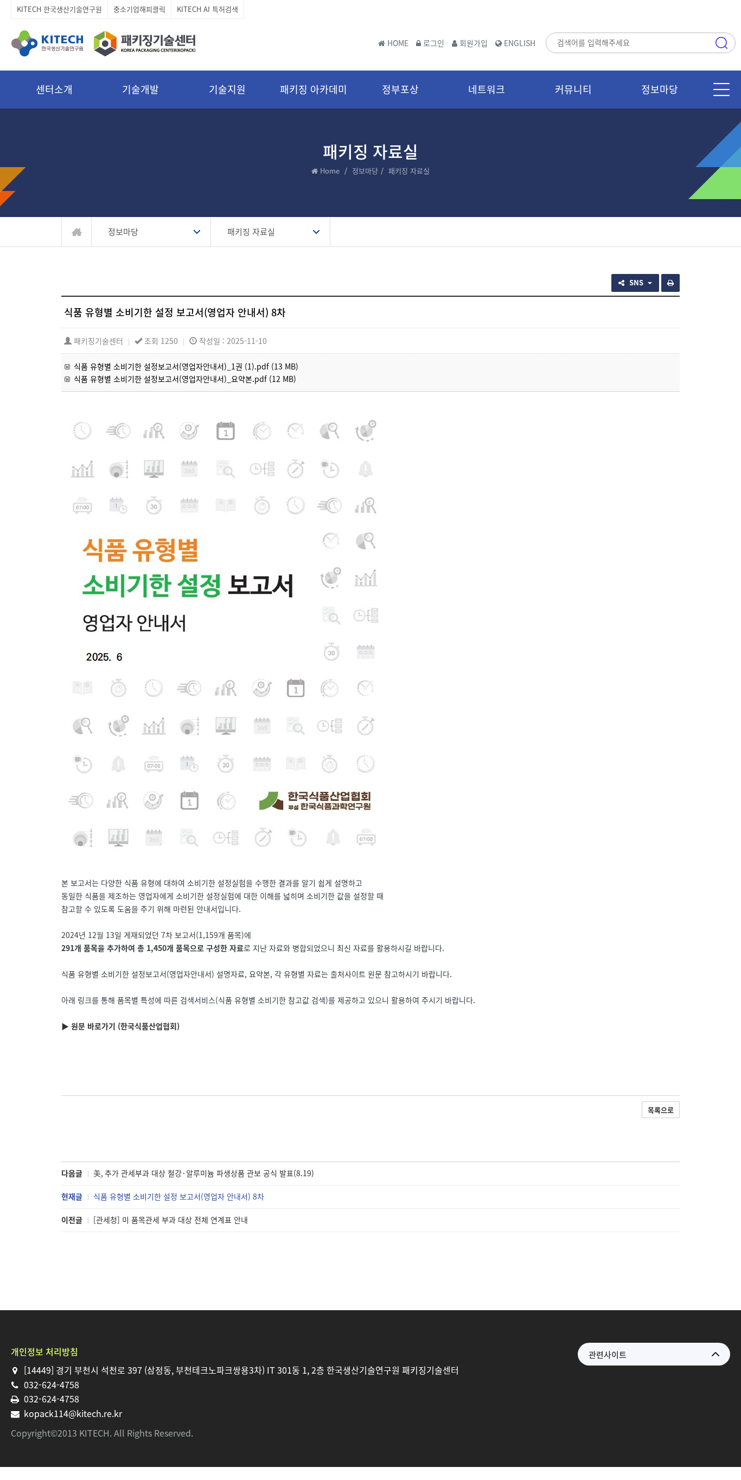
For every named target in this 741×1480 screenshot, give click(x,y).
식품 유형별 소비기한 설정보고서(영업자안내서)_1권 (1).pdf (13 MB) (186, 366)
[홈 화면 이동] (77, 232)
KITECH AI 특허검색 (207, 9)
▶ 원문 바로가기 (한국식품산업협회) (120, 1025)
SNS (637, 282)
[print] (670, 283)
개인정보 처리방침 (44, 1351)
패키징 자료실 (251, 232)
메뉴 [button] (721, 89)
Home (330, 170)
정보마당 (365, 170)
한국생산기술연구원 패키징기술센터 (103, 43)
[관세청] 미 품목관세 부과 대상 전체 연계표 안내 (170, 1219)
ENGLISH (518, 42)
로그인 (432, 42)
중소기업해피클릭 (139, 9)
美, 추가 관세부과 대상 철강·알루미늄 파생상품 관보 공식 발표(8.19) (203, 1173)
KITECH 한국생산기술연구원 (59, 9)
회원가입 (472, 42)
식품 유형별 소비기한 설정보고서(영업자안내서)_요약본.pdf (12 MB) (185, 378)
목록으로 (661, 1110)
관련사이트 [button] (608, 1355)
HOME (396, 42)
